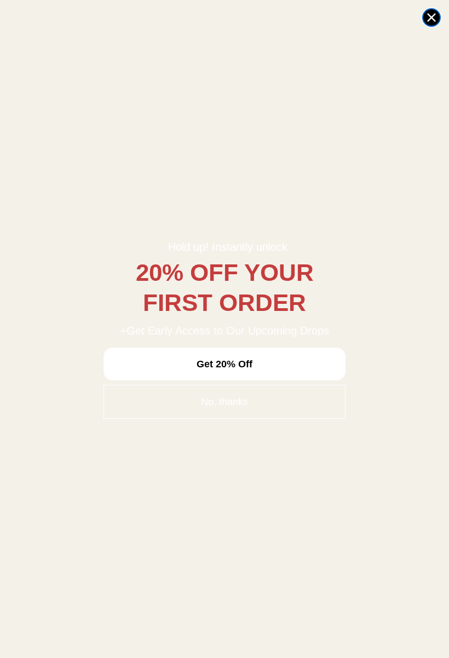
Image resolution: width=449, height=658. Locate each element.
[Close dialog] (431, 17)
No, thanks (224, 401)
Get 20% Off (224, 364)
